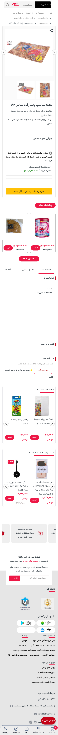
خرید (35, 248)
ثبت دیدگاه (43, 370)
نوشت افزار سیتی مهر (39, 166)
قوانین (24, 640)
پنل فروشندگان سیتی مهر (44, 640)
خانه (51, 13)
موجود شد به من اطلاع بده (29, 191)
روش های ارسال (48, 667)
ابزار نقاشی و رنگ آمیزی (23, 18)
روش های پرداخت (20, 650)
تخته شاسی (43, 23)
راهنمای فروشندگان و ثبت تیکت (41, 650)
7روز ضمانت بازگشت (46, 672)
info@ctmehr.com (46, 714)
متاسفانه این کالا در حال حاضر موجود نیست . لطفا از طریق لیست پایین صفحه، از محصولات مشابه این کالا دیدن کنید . (30, 117)
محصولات (40, 13)
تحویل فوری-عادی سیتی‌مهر (43, 682)
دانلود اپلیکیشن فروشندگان (43, 645)
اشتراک (15, 578)
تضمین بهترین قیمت (46, 677)
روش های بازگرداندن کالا (17, 655)
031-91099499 (48, 699)
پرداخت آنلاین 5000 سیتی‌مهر (42, 655)
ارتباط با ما (23, 645)
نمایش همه (29, 259)
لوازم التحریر (43, 18)
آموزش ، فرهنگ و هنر (21, 13)
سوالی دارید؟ (48, 720)
